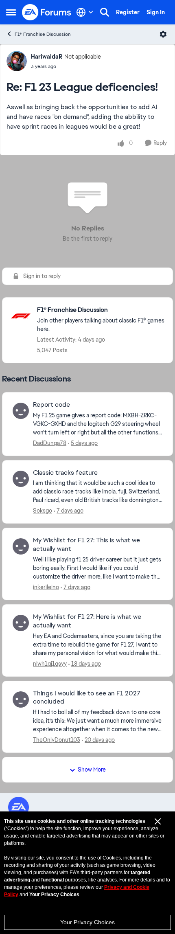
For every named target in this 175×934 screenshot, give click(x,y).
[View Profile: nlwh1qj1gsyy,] (21, 623)
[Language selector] (85, 12)
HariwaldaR (46, 56)
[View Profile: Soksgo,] (21, 479)
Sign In (156, 12)
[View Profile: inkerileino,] (21, 546)
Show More (92, 769)
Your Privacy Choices (87, 922)
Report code (51, 405)
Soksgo (42, 510)
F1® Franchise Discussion (43, 34)
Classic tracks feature (65, 473)
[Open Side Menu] (11, 12)
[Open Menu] (163, 34)
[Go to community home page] (47, 12)
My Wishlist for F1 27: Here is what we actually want (87, 621)
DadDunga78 (49, 443)
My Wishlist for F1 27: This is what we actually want (86, 544)
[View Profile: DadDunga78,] (21, 411)
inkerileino (46, 587)
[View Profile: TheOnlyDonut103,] (21, 699)
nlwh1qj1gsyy (50, 663)
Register (128, 12)
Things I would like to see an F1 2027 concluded (86, 697)
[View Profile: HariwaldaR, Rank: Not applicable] (17, 61)
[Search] (104, 12)
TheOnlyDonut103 (56, 739)
